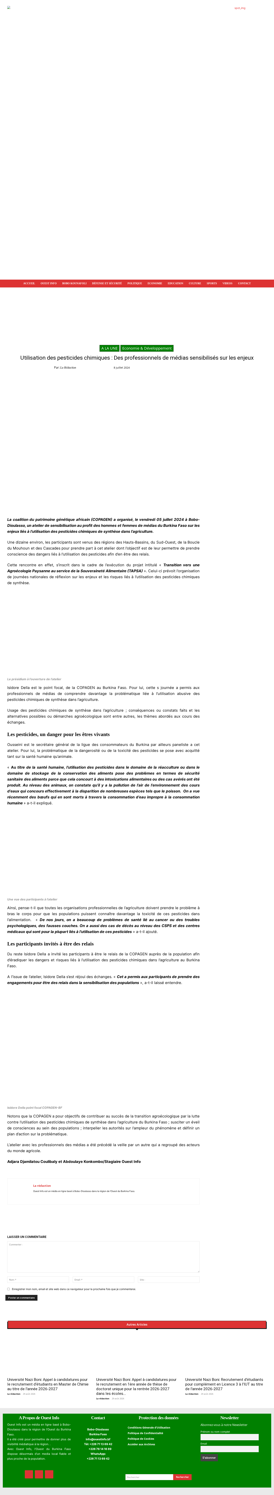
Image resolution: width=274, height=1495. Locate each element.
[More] (236, 368)
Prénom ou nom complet (215, 1431)
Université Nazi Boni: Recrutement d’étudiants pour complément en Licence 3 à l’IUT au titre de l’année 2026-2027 (224, 1384)
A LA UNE (109, 348)
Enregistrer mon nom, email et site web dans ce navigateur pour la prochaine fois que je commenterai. (74, 1289)
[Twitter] (201, 368)
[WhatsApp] (210, 368)
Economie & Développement (147, 348)
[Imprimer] (227, 368)
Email (204, 1443)
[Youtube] (45, 1196)
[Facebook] (192, 368)
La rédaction (68, 367)
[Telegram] (218, 368)
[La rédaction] (20, 1191)
